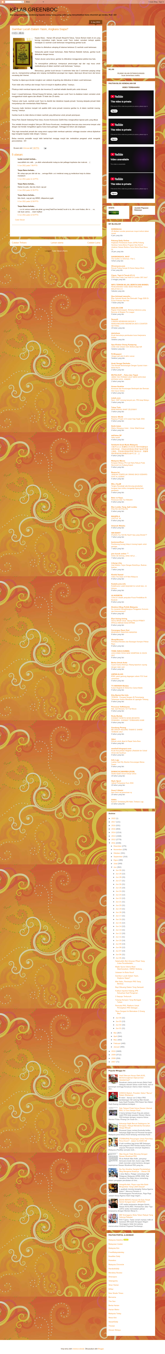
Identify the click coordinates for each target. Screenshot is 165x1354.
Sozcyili (114, 319)
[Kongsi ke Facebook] (20, 33)
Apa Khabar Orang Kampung (124, 345)
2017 (113, 822)
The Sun (112, 1301)
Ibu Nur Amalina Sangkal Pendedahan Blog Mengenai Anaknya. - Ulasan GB (134, 1170)
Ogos (116, 860)
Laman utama (57, 243)
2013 (113, 836)
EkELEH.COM (117, 308)
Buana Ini (115, 472)
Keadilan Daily (114, 1256)
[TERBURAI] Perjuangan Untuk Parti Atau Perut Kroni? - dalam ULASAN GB (136, 1140)
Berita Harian (114, 1305)
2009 (113, 1055)
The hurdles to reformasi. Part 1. (123, 259)
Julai (116, 863)
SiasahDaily (113, 1322)
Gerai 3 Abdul (117, 790)
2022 (113, 818)
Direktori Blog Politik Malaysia (124, 607)
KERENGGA (116, 229)
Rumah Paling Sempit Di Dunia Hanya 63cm (127, 268)
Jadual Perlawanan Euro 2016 (122, 783)
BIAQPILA (115, 516)
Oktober (117, 853)
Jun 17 (119, 916)
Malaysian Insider (116, 1244)
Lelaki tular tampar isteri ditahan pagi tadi (126, 347)
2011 (113, 843)
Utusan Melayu (115, 1330)
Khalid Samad (117, 575)
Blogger (101, 1349)
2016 (113, 825)
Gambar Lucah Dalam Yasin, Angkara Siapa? (127, 977)
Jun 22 (119, 898)
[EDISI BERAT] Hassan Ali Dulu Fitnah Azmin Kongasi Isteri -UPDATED (134, 1201)
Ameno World (117, 417)
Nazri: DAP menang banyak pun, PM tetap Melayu (130, 400)
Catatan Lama (93, 243)
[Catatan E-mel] (44, 148)
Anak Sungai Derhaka (120, 363)
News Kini (113, 1318)
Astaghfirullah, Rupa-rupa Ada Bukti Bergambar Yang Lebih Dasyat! (133, 1185)
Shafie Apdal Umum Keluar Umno (123, 774)
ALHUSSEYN (116, 595)
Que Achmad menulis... (121, 296)
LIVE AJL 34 (116, 518)
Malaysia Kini (114, 1248)
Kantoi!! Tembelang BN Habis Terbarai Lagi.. (127, 802)
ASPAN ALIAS (117, 674)
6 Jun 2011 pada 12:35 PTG (28, 190)
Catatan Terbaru (19, 243)
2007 (113, 1062)
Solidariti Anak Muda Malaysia (124, 445)
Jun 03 (119, 1021)
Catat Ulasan (20, 220)
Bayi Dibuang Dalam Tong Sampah (129, 987)
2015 (113, 829)
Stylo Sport (116, 781)
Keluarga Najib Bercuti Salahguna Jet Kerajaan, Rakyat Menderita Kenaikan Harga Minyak (134, 1125)
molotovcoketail (78, 1349)
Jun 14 (119, 926)
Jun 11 (119, 937)
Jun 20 (119, 905)
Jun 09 (119, 944)
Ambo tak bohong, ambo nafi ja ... (124, 556)
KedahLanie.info (118, 584)
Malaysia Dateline (116, 1240)
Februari (117, 1043)
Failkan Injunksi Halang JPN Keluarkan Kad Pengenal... (127, 992)
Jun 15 (119, 923)
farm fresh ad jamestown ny (121, 792)
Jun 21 (119, 902)
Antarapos (113, 1277)
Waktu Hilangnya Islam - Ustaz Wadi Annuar (127, 428)
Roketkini (112, 1260)
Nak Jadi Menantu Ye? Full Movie (123, 709)
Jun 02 (119, 1025)
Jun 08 (119, 947)
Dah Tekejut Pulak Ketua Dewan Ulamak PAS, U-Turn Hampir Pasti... (135, 1109)
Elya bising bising (119, 619)
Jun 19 (119, 909)
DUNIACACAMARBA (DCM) (123, 772)
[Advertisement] (56, 231)
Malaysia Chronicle (116, 1264)
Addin (114, 800)
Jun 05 (119, 958)
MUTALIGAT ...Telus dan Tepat (124, 375)
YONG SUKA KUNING (120, 651)
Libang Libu (116, 563)
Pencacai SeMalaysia (120, 707)
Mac (116, 1040)
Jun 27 (119, 881)
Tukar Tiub (116, 407)
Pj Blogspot (116, 354)
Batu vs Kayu (117, 498)
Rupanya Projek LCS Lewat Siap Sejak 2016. (128, 419)
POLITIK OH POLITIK (119, 509)
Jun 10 (119, 940)
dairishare (115, 333)
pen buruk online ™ (120, 554)
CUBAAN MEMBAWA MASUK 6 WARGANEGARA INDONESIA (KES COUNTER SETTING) (129, 323)
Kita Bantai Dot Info (120, 695)
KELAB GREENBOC (34, 9)
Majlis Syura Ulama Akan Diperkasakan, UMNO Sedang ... (129, 968)
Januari (117, 1047)
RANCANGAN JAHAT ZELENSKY (124, 409)
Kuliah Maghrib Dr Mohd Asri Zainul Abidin (127, 688)
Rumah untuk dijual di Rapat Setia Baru (126, 741)
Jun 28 (119, 877)
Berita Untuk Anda (119, 663)
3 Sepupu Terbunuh (123, 996)
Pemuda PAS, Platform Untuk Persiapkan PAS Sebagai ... (127, 1007)
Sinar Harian (114, 1285)
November (118, 849)
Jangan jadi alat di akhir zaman (122, 356)
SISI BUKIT (116, 533)
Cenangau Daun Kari (120, 630)
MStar (111, 1289)
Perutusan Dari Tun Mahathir (122, 500)
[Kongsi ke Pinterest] (23, 33)
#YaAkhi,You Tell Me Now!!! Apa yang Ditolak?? (129, 535)
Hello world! (115, 438)
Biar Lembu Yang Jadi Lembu (124, 507)
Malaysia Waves (118, 461)
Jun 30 (119, 870)
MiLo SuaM (116, 484)
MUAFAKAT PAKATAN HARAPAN (124, 632)
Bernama (112, 1297)
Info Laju (115, 760)
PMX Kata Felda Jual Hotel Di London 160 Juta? (129, 277)
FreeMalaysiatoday (116, 1252)
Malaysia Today (115, 1313)
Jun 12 (119, 933)
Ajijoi (113, 739)
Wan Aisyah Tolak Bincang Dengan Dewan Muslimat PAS (133, 1155)
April (116, 1036)
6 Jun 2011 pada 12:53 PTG (28, 215)
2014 (113, 832)
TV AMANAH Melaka (120, 686)
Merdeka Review (115, 1273)
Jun (115, 867)
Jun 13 (119, 930)
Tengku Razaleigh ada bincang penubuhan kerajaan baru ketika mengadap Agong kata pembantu (127, 488)
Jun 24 (119, 891)
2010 (113, 1051)
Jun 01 (119, 1028)
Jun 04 (119, 1018)
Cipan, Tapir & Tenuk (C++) (123, 275)
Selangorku (113, 1281)
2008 (113, 1058)
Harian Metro (114, 1309)
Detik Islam (116, 426)
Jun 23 (119, 895)
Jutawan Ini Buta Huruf (124, 972)
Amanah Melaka (118, 526)
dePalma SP (116, 435)
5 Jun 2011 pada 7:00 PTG (28, 165)
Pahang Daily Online (120, 241)
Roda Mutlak (116, 716)
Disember (118, 846)
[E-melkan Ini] (13, 33)
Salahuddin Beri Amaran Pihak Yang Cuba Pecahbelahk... (130, 962)
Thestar (112, 1326)
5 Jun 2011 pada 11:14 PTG (28, 179)
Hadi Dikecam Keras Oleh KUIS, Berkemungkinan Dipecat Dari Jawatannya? (132, 1077)
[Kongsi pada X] (18, 33)
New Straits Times (116, 1293)
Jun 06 (119, 954)
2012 (113, 839)
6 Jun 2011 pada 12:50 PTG (28, 201)
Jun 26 (119, 884)
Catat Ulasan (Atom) (59, 251)
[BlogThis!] (15, 33)
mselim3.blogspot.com (121, 748)
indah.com (116, 398)
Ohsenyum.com (118, 266)
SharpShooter (117, 640)
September (118, 857)
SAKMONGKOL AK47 (120, 257)
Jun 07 (119, 951)
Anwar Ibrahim (117, 386)
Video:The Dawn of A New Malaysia (124, 577)
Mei (115, 1033)
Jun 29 (119, 874)
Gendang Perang (118, 728)
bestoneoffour (117, 542)
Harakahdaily (114, 1269)
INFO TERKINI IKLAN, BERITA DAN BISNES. (130, 285)
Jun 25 (119, 888)
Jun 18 (119, 912)
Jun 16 (119, 919)
